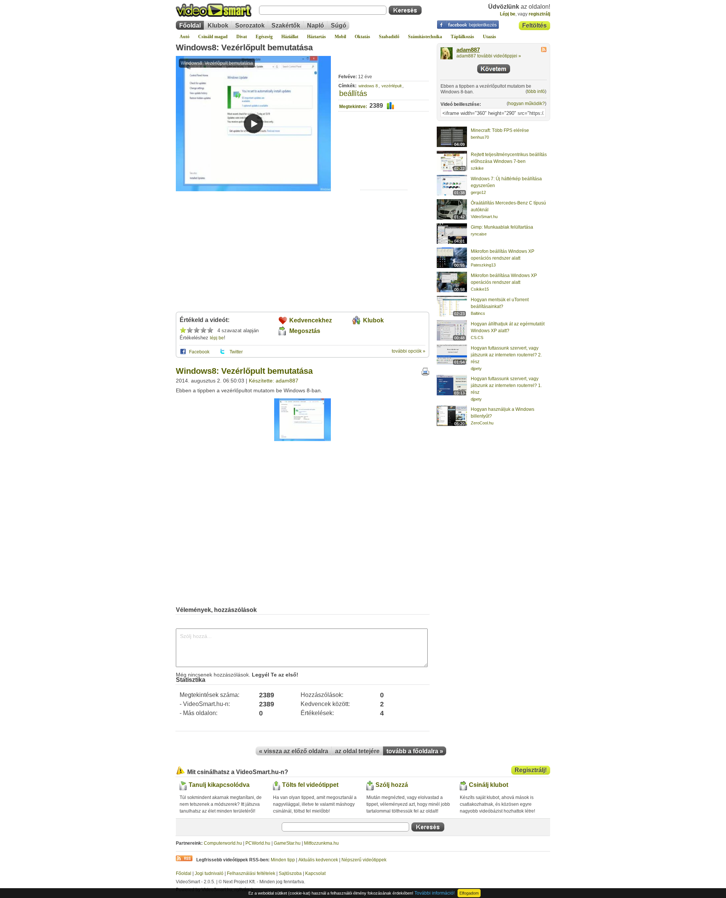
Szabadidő (389, 36)
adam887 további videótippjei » (488, 56)
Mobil (340, 36)
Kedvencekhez (310, 320)
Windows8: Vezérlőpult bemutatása (244, 47)
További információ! (434, 893)
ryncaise (479, 234)
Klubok (218, 25)
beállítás (353, 93)
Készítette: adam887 (273, 381)
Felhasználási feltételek (251, 873)
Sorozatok (250, 25)
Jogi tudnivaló (209, 873)
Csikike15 (480, 289)
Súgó (338, 25)
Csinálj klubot (488, 785)
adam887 (468, 50)
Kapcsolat (315, 873)
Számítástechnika (425, 36)
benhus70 (480, 137)
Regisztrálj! (531, 770)
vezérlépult (392, 86)
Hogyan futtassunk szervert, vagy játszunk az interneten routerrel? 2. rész (506, 354)
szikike (477, 168)
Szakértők (285, 25)
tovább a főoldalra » (414, 751)
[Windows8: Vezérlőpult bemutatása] (302, 439)
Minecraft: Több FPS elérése (500, 130)
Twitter (236, 352)
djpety (476, 368)
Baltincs (478, 313)
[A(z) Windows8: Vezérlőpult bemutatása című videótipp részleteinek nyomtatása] (425, 373)
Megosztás (304, 331)
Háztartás (316, 36)
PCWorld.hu (257, 843)
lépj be (217, 338)
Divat (241, 36)
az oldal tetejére (357, 751)
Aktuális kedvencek (318, 859)
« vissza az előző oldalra (293, 751)
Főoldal (190, 25)
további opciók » (408, 351)
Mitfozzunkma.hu (321, 843)
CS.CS (477, 337)
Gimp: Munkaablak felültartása (502, 227)
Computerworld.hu (223, 843)
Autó (184, 36)
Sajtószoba (290, 873)
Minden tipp (283, 859)
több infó (536, 91)
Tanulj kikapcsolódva (219, 785)
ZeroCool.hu (482, 423)
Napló (315, 25)
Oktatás (362, 36)
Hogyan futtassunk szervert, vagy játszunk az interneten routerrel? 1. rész (506, 385)
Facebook (199, 352)
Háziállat (289, 36)
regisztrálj (539, 14)
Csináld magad (213, 36)
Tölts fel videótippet (310, 785)
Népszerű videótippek (363, 859)
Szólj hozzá (391, 785)
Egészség (264, 36)
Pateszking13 (483, 265)
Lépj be (507, 14)
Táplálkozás (462, 36)
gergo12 (478, 192)
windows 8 (368, 86)
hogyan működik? (526, 103)
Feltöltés (534, 25)
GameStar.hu (287, 843)
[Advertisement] (384, 166)
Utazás (489, 36)
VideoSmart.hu (484, 216)
